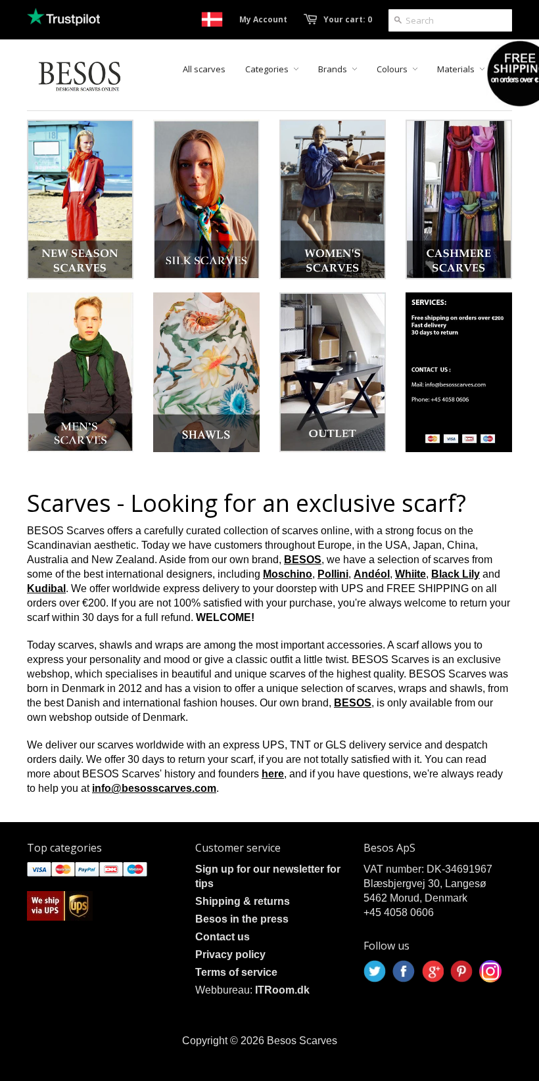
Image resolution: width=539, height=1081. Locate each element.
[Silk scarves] (206, 199)
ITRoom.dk (282, 990)
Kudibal (46, 588)
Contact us (222, 936)
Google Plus (432, 971)
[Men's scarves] (80, 372)
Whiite (410, 574)
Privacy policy (230, 954)
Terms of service (236, 972)
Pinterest (461, 971)
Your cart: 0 (347, 19)
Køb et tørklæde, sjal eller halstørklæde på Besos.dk (212, 19)
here (273, 773)
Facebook (403, 971)
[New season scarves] (80, 199)
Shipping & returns (242, 901)
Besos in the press (242, 919)
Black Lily (455, 574)
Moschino (287, 574)
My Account (263, 19)
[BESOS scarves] (459, 372)
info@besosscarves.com (154, 788)
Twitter (374, 971)
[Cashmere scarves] (459, 199)
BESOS (302, 559)
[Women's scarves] (332, 199)
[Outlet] (332, 372)
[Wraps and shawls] (206, 372)
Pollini (332, 574)
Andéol (372, 574)
